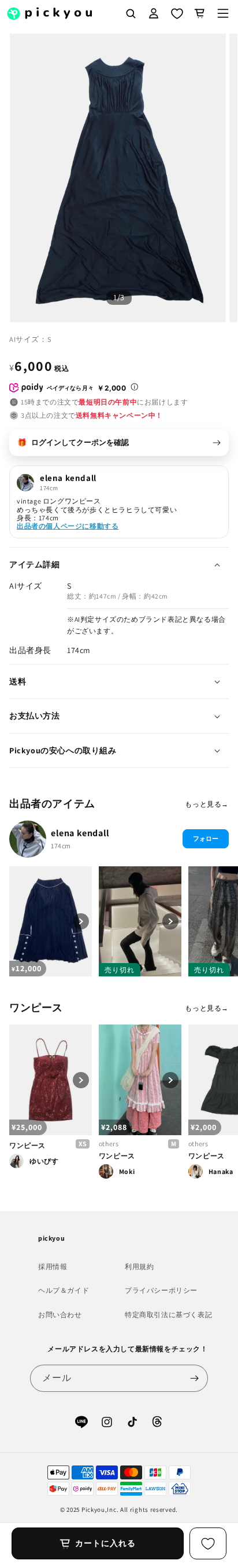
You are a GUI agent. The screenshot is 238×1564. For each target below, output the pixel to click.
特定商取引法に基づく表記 (168, 1314)
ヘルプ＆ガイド (63, 1290)
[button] (223, 13)
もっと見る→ (207, 804)
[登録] (194, 1378)
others (109, 1143)
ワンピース (27, 1145)
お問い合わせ (60, 1314)
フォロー (205, 838)
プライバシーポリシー (161, 1290)
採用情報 (52, 1266)
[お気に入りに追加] (207, 1543)
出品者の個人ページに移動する (67, 526)
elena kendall (80, 833)
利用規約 (139, 1266)
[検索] (130, 13)
